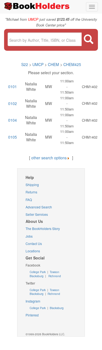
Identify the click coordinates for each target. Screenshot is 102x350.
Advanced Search (39, 207)
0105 (12, 137)
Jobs (29, 236)
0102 (12, 103)
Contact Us (34, 243)
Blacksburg (37, 276)
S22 (24, 64)
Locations (33, 251)
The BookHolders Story (43, 228)
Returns (31, 192)
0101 (12, 86)
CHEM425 (72, 64)
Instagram (33, 301)
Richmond (54, 276)
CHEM (53, 64)
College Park (38, 272)
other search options (49, 157)
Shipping (32, 184)
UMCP (38, 64)
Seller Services (37, 214)
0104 (12, 120)
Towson (54, 272)
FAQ (29, 199)
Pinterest (32, 315)
